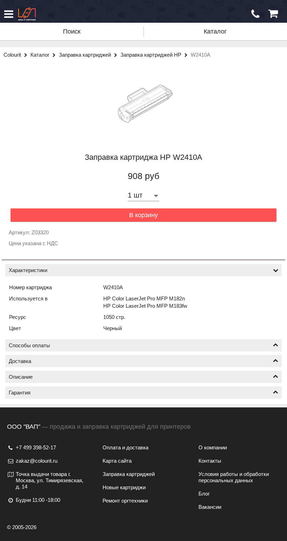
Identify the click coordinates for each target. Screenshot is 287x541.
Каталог (215, 31)
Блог (204, 494)
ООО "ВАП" (23, 426)
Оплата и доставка (125, 447)
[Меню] (9, 14)
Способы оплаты (29, 345)
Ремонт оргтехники (125, 501)
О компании (212, 447)
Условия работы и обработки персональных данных (233, 477)
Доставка (20, 361)
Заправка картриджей (85, 55)
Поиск (71, 31)
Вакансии (209, 507)
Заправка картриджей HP (151, 55)
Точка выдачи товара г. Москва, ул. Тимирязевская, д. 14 (49, 480)
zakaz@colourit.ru (36, 461)
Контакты (209, 461)
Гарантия (19, 393)
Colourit (13, 55)
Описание (21, 377)
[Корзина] (273, 14)
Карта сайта (117, 461)
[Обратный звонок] (255, 14)
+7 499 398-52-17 (36, 447)
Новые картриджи (124, 487)
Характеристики (28, 270)
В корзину (143, 215)
